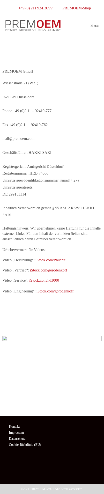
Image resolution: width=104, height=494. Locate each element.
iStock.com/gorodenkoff (48, 270)
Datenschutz (17, 438)
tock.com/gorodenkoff (57, 291)
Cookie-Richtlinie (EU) (25, 445)
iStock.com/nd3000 (44, 280)
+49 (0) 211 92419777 (36, 8)
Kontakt (14, 426)
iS (38, 291)
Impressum (16, 432)
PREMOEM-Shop (76, 8)
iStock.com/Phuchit (50, 260)
